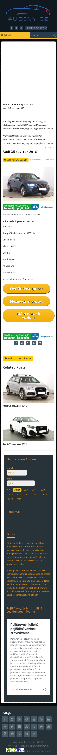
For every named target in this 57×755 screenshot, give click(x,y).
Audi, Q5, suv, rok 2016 (19, 358)
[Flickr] (12, 719)
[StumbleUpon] (27, 727)
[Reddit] (12, 734)
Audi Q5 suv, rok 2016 (15, 405)
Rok (8, 489)
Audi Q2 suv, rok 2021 (15, 444)
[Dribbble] (41, 719)
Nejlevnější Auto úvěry (36, 28)
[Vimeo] (19, 727)
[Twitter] (12, 727)
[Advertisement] (28, 72)
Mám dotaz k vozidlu (28, 315)
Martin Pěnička (43, 746)
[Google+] (19, 719)
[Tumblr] (34, 727)
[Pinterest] (27, 719)
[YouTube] (49, 727)
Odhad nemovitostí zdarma (37, 751)
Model (10, 468)
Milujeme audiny (20, 742)
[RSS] (34, 734)
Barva (9, 478)
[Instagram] (34, 719)
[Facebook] (5, 719)
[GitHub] (41, 727)
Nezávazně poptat (26, 301)
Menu (7, 35)
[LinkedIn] (49, 719)
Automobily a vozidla (17, 160)
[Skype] (27, 734)
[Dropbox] (19, 734)
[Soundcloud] (5, 727)
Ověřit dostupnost (26, 288)
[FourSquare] (5, 734)
